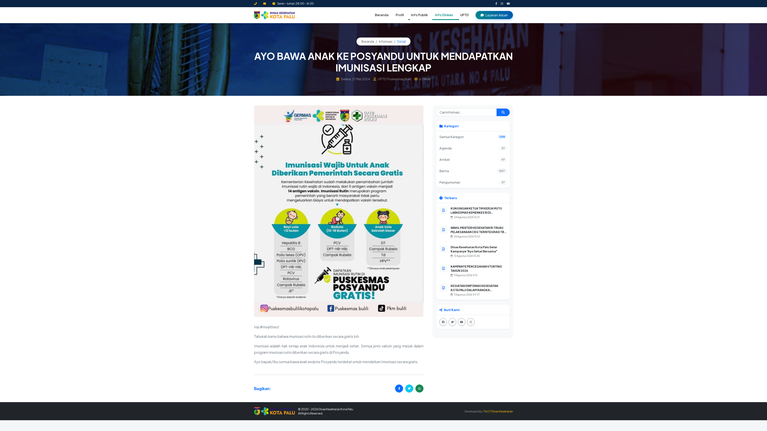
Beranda (381, 15)
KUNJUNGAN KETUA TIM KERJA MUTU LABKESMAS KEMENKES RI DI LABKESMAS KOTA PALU (476, 212)
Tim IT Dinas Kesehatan (498, 411)
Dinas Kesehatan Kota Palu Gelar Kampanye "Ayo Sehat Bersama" (474, 249)
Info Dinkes (444, 15)
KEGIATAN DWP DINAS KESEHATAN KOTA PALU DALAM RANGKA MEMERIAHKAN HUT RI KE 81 (474, 290)
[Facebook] (443, 322)
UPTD (464, 15)
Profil (400, 15)
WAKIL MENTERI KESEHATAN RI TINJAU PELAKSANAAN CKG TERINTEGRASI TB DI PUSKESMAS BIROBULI (477, 232)
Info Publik (419, 15)
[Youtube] (461, 322)
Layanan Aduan (496, 15)
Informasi (385, 41)
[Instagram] (471, 322)
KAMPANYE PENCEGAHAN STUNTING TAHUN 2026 (476, 268)
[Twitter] (452, 322)
